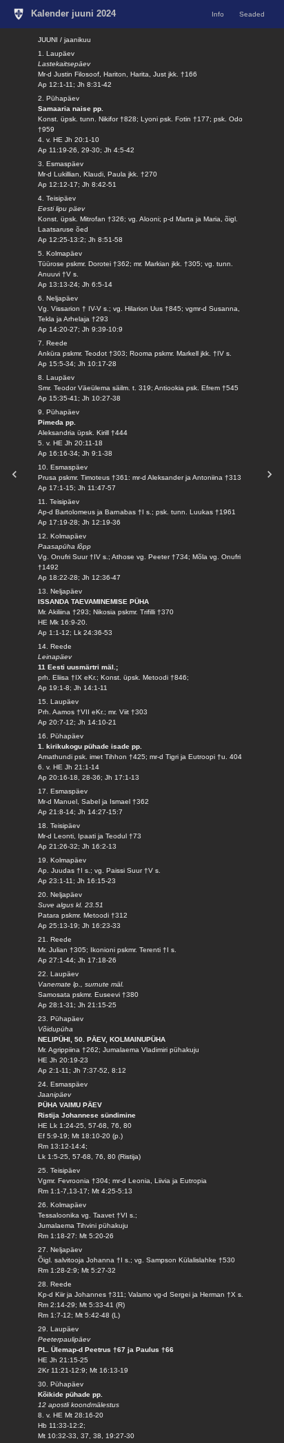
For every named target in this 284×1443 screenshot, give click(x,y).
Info (218, 14)
